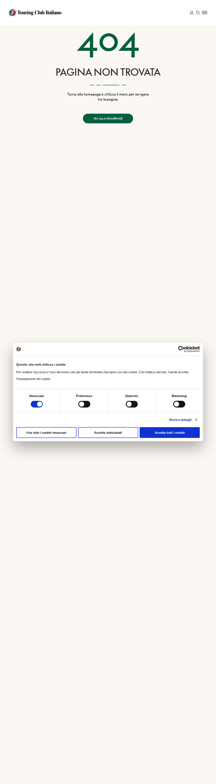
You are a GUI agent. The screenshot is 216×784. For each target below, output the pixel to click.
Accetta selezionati (108, 432)
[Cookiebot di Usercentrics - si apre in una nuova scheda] (181, 349)
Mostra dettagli (180, 420)
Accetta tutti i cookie (170, 432)
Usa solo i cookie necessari (46, 432)
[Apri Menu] (204, 12)
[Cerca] (198, 12)
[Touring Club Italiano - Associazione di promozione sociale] (35, 12)
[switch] (84, 404)
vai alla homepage (108, 118)
